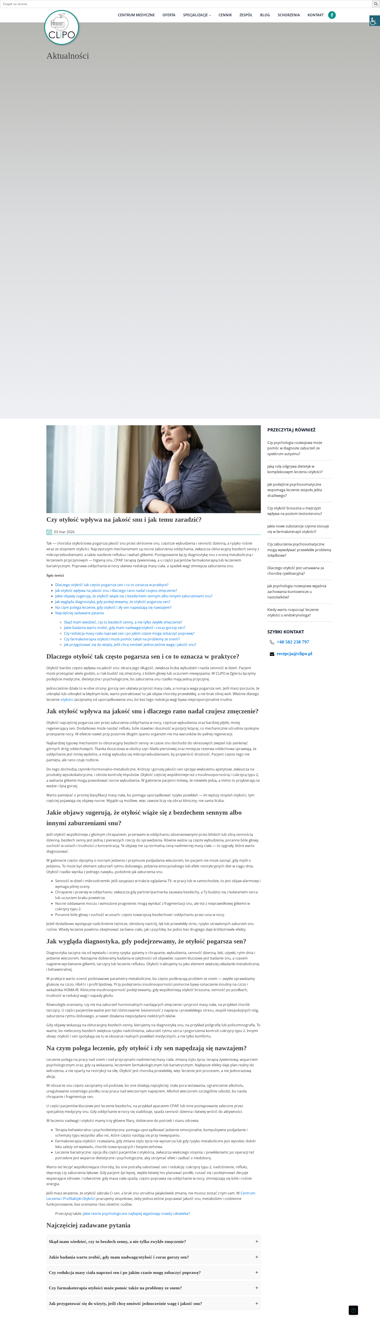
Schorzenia (289, 15)
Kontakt (316, 15)
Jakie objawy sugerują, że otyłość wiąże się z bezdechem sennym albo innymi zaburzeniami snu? (133, 596)
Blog (265, 15)
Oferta (169, 15)
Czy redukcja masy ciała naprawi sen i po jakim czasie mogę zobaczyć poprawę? (129, 633)
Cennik (225, 15)
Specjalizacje (195, 15)
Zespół (245, 15)
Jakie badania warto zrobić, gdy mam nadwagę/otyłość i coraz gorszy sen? (124, 627)
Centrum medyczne (136, 15)
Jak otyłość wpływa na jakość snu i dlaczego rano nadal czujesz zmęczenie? (116, 590)
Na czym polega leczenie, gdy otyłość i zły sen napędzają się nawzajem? (113, 607)
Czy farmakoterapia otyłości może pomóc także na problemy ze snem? (122, 639)
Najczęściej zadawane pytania (79, 613)
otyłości (66, 699)
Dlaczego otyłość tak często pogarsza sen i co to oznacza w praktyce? (111, 584)
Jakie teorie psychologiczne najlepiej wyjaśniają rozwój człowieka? (136, 1213)
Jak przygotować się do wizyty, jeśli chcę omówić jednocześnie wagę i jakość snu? (130, 644)
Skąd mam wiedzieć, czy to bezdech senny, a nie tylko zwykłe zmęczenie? (123, 622)
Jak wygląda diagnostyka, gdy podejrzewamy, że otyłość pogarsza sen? (112, 601)
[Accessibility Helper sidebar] (374, 20)
